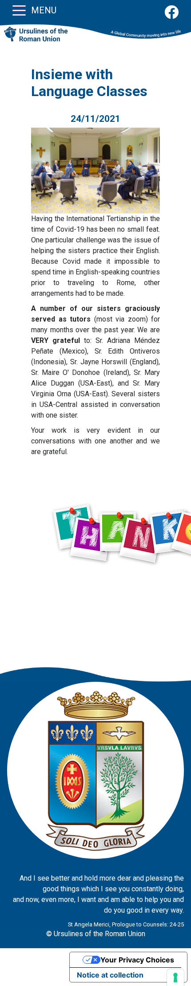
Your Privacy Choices (137, 959)
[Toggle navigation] (19, 10)
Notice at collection (110, 974)
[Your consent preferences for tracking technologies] (175, 977)
